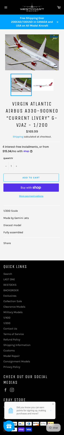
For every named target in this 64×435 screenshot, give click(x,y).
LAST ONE (9, 279)
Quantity (8, 158)
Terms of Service (13, 334)
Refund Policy (11, 339)
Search (7, 273)
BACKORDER (11, 290)
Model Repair (11, 356)
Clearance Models (14, 306)
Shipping (18, 136)
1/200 (6, 323)
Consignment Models (16, 361)
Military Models (13, 312)
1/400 (6, 317)
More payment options (31, 196)
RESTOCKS (10, 284)
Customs (9, 350)
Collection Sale (12, 301)
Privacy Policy (11, 366)
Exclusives (9, 295)
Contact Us (10, 328)
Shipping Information (17, 345)
